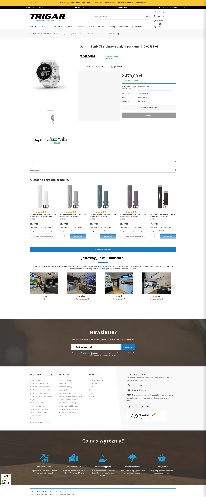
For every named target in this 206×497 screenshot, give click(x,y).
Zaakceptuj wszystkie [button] (141, 275)
